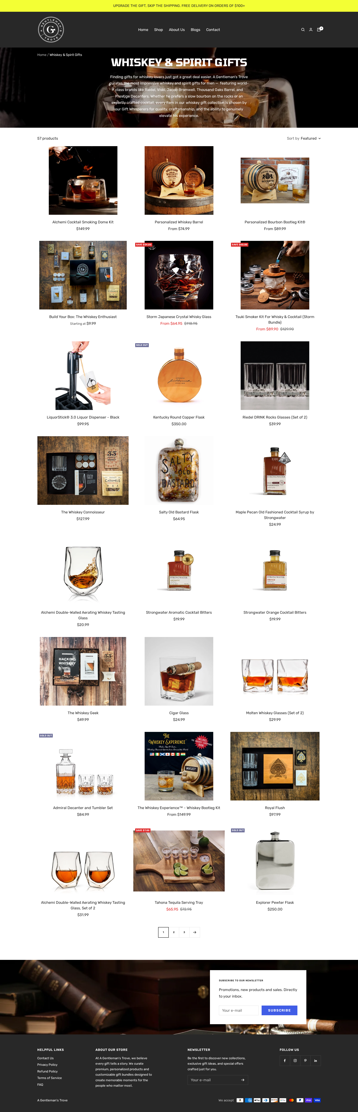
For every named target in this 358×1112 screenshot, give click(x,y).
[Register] (242, 1080)
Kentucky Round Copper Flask (179, 417)
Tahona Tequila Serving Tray (179, 902)
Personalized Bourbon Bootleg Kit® (275, 222)
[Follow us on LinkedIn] (315, 1061)
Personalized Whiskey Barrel (179, 222)
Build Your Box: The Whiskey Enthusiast (83, 316)
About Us (177, 29)
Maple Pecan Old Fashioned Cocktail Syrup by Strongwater (275, 515)
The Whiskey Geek (83, 713)
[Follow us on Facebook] (285, 1061)
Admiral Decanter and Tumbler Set (83, 808)
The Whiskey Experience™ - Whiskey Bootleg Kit (179, 808)
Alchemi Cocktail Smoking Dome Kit (83, 222)
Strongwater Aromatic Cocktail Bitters (179, 612)
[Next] (194, 932)
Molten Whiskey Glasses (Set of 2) (275, 713)
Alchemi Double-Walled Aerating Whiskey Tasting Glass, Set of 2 (83, 905)
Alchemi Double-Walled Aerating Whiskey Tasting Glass (83, 615)
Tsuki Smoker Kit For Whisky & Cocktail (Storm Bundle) (274, 319)
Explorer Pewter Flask (275, 902)
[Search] (303, 29)
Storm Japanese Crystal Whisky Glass (179, 316)
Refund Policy (47, 1071)
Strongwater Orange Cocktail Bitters (275, 612)
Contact (213, 29)
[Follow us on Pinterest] (305, 1061)
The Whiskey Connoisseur (83, 512)
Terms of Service (49, 1078)
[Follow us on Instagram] (295, 1061)
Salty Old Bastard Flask (179, 512)
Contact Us (45, 1058)
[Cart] (319, 29)
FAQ (40, 1084)
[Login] (311, 29)
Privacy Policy (47, 1065)
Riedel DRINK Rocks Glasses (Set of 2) (275, 417)
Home (143, 29)
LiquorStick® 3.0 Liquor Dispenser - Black (83, 417)
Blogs (195, 29)
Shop (158, 29)
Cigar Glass (179, 713)
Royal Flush (275, 808)
